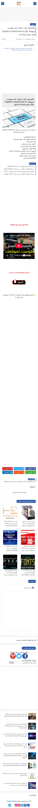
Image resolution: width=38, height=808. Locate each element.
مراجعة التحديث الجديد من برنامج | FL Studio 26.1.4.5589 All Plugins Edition (18, 169)
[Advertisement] (19, 382)
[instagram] (16, 805)
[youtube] (19, 805)
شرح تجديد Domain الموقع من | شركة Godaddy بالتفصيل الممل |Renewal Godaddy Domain (11, 550)
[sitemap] (28, 805)
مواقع (32, 24)
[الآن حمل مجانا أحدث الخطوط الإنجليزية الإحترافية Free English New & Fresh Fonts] (28, 562)
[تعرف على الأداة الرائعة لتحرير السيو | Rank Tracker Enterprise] (10, 513)
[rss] (12, 805)
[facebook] (25, 805)
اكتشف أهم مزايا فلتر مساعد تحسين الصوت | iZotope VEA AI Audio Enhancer (18, 171)
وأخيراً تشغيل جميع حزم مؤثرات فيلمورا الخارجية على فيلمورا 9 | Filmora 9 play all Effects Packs (15, 726)
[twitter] (22, 805)
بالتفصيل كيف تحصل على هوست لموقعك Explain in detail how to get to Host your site (18, 49)
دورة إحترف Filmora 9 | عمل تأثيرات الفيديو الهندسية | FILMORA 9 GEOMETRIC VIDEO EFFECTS (15, 755)
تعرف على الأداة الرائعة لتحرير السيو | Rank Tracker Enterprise (10, 523)
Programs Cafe (11, 801)
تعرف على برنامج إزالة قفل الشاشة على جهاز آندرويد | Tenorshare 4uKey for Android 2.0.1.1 (15, 746)
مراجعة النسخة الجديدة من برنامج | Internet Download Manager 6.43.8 (18, 174)
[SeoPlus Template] (30, 801)
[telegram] (9, 805)
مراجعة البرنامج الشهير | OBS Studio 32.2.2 (20, 166)
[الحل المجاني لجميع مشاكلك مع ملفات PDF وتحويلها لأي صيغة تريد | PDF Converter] (28, 537)
